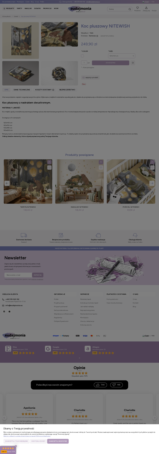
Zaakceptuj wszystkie (58, 441)
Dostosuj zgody (38, 441)
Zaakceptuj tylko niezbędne (16, 441)
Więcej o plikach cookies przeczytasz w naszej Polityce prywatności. (27, 436)
